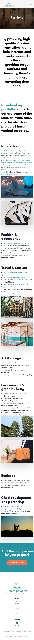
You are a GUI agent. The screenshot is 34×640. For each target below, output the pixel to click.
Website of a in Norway (16, 277)
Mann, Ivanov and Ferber (9, 174)
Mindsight (6, 172)
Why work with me (17, 611)
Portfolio (17, 608)
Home (17, 601)
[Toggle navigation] (24, 3)
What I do (17, 606)
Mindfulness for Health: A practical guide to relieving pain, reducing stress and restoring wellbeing (17, 162)
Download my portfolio (12, 107)
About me (17, 603)
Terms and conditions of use (21, 634)
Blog (17, 613)
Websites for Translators (22, 636)
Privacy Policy (9, 634)
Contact (17, 616)
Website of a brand (16, 243)
